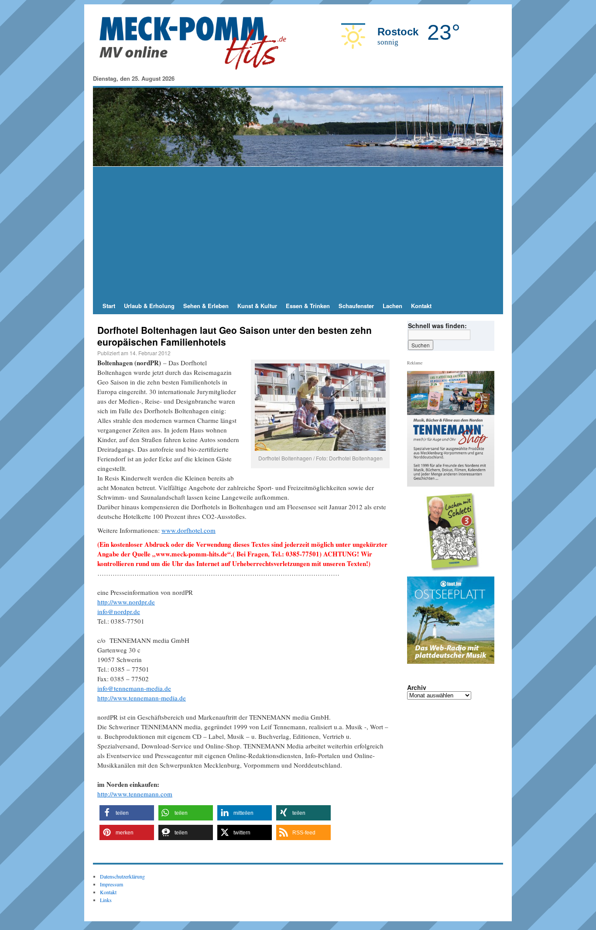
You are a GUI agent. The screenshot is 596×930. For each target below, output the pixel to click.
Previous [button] (417, 532)
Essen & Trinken (308, 306)
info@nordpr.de (118, 611)
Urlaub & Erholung (149, 306)
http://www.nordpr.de (126, 601)
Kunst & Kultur (257, 306)
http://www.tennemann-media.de (141, 697)
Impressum (111, 884)
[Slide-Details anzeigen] (454, 532)
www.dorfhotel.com (188, 530)
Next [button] (484, 532)
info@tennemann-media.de (134, 688)
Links (106, 899)
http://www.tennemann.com (134, 793)
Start (109, 306)
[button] (126, 812)
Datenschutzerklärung (122, 876)
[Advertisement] (298, 232)
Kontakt (421, 306)
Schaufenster (356, 306)
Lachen (392, 306)
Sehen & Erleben (206, 306)
